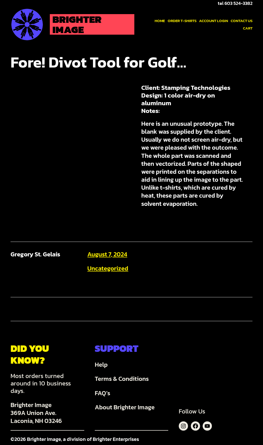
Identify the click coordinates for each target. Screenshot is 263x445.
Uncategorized (107, 268)
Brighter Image (76, 24)
